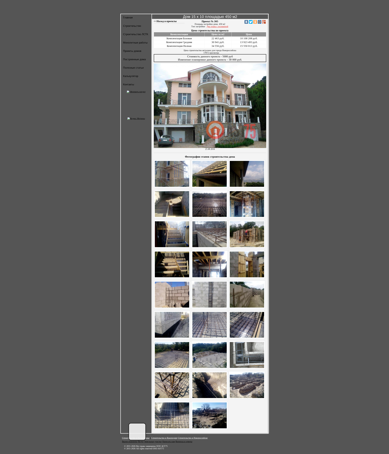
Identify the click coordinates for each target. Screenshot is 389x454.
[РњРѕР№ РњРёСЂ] (259, 22)
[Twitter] (251, 22)
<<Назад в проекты (165, 21)
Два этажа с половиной (217, 26)
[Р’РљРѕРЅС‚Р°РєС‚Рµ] (246, 22)
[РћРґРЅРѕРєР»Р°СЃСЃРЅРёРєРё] (255, 22)
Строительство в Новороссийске (193, 438)
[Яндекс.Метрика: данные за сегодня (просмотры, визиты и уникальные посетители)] (136, 118)
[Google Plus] (264, 22)
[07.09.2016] (172, 186)
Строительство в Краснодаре (164, 438)
